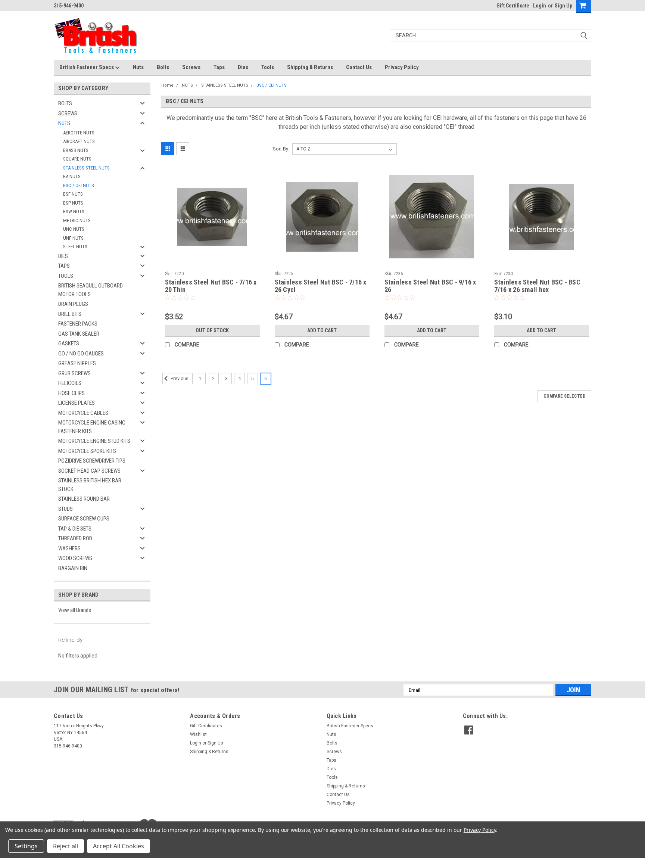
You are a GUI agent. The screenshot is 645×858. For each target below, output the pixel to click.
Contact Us (359, 67)
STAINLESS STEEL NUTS (86, 168)
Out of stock (212, 330)
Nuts (138, 67)
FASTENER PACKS (77, 323)
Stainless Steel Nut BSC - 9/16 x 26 (430, 286)
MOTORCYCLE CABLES (83, 413)
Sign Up (563, 6)
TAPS (64, 265)
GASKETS (68, 343)
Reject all (65, 846)
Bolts (163, 67)
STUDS (65, 509)
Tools (267, 67)
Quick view (212, 262)
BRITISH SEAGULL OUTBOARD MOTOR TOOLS (90, 290)
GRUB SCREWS (74, 373)
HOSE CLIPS (71, 393)
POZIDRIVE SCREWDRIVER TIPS (91, 460)
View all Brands (74, 610)
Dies (243, 67)
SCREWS (67, 113)
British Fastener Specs (87, 67)
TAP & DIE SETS (74, 528)
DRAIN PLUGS (73, 304)
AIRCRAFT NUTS (79, 141)
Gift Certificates (206, 725)
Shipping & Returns (310, 67)
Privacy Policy (402, 67)
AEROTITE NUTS (78, 133)
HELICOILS (69, 383)
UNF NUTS (73, 238)
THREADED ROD (75, 538)
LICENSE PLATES (76, 403)
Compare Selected (564, 396)
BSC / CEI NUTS (78, 185)
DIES (63, 256)
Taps (219, 67)
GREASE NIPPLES (77, 363)
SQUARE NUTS (77, 159)
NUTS (64, 123)
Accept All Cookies (118, 846)
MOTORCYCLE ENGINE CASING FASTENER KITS (91, 427)
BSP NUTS (73, 203)
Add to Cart (322, 330)
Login (539, 6)
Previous (178, 379)
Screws (191, 67)
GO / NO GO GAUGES (81, 353)
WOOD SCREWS (75, 558)
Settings (26, 846)
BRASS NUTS (75, 150)
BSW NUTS (73, 211)
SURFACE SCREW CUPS (83, 518)
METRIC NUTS (77, 220)
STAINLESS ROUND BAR (84, 498)
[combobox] (490, 35)
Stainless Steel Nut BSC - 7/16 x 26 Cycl (321, 286)
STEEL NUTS (75, 246)
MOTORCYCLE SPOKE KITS (87, 451)
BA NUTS (72, 176)
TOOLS (65, 276)
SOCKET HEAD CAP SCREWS (89, 470)
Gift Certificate (512, 6)
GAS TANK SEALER (78, 333)
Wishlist (198, 734)
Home (167, 85)
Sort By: (281, 149)
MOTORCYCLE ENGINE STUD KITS (94, 441)
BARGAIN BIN (72, 568)
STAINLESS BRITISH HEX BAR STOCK (89, 484)
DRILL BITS (69, 314)
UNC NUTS (73, 229)
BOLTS (65, 103)
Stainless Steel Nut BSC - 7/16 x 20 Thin (211, 286)
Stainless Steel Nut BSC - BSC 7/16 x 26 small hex (537, 286)
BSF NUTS (73, 194)
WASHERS (69, 548)
